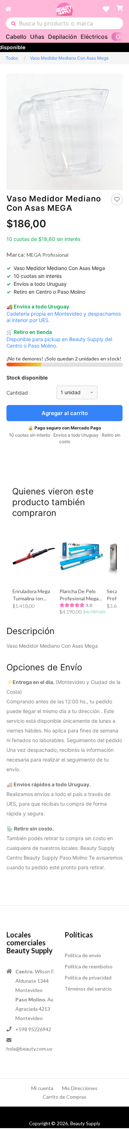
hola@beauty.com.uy (29, 1049)
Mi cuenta (42, 1088)
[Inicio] (30, 9)
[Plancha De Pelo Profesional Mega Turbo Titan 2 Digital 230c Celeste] (80, 556)
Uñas (37, 36)
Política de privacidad (87, 977)
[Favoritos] (106, 9)
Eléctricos (94, 36)
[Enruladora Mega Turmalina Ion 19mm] (34, 556)
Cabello (16, 36)
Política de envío (82, 955)
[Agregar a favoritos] (117, 199)
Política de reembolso (88, 966)
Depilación (62, 36)
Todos (12, 58)
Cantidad (17, 393)
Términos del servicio (88, 989)
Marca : (15, 254)
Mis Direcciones (79, 1088)
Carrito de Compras (64, 1097)
